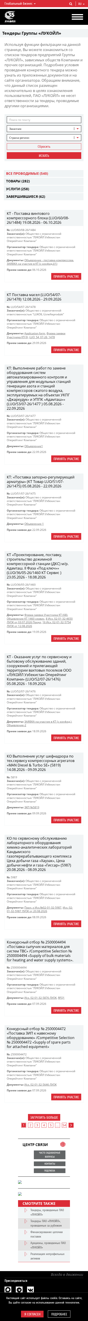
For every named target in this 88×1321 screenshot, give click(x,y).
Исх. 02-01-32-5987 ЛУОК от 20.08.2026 (40, 909)
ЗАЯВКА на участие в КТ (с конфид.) (48, 721)
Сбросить (44, 147)
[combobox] (44, 128)
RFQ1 (61, 997)
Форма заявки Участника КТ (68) (45, 615)
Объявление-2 (16, 725)
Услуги (17, 189)
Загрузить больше (44, 1118)
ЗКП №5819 (31, 807)
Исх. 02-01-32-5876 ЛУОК (40, 997)
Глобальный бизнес (19, 4)
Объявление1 (33, 446)
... (57, 1125)
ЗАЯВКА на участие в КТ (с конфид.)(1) (32, 263)
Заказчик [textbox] (15, 129)
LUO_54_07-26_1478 (42, 337)
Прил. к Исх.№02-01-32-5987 (42, 907)
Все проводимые (27, 173)
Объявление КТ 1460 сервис (25, 618)
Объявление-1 (34, 523)
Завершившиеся (25, 196)
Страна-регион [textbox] (19, 138)
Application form (34, 333)
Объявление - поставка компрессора (48, 260)
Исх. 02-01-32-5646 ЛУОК (40, 1084)
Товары (18, 181)
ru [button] (80, 4)
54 (64, 1125)
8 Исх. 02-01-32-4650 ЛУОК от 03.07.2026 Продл (40, 620)
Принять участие (66, 277)
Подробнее (59, 1314)
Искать (44, 156)
